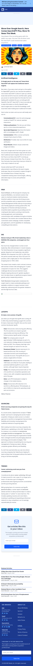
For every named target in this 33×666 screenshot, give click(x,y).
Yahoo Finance (6, 394)
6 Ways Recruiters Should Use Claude (12, 571)
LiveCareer (25, 489)
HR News (20, 45)
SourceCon (5, 623)
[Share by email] (23, 73)
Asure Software (5, 193)
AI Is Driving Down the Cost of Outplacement (15, 594)
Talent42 (5, 630)
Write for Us (21, 617)
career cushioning (19, 475)
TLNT (3, 616)
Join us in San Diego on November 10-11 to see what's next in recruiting (14, 3)
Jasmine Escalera (6, 489)
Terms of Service (22, 632)
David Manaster (5, 580)
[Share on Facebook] (10, 73)
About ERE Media (23, 608)
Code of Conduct (22, 635)
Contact (20, 614)
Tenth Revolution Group (8, 281)
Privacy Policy (22, 629)
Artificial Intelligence (6, 45)
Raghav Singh (4, 585)
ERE (3, 608)
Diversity (14, 45)
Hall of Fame (21, 620)
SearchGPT (6, 91)
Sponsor (20, 611)
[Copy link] (29, 73)
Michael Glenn (9, 66)
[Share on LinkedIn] (4, 73)
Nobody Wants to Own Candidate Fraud (13, 589)
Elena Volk (3, 573)
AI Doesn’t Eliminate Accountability (12, 584)
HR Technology (27, 45)
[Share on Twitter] (16, 73)
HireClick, (9, 195)
